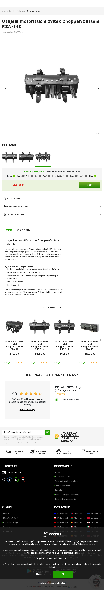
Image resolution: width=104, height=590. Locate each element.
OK (63, 574)
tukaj (63, 583)
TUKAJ (52, 567)
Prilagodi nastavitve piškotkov (68, 499)
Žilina (91, 176)
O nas (57, 472)
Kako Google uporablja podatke (65, 553)
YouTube (23, 478)
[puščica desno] (99, 339)
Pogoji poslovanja (62, 477)
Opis (9, 229)
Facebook (9, 478)
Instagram (16, 478)
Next (98, 88)
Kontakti (58, 490)
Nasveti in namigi (10, 522)
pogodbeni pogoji (34, 439)
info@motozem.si (15, 472)
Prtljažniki (21, 11)
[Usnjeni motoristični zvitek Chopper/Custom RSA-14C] (43, 157)
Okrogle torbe (33, 11)
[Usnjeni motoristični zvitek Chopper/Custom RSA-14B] (26, 157)
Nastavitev (41, 574)
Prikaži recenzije (27, 409)
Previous (6, 88)
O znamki (24, 229)
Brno (36, 176)
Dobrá (19, 176)
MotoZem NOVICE (11, 518)
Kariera (6, 513)
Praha (28, 176)
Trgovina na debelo (63, 486)
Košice (81, 176)
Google (51, 541)
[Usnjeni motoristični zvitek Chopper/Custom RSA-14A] (9, 157)
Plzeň (45, 176)
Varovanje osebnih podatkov (67, 481)
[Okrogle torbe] (52, 87)
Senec (72, 176)
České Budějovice (58, 176)
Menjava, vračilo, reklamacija (67, 495)
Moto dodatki (9, 11)
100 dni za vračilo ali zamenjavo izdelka (70, 436)
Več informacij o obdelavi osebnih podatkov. (21, 443)
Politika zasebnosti (32, 553)
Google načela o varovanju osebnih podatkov (24, 438)
